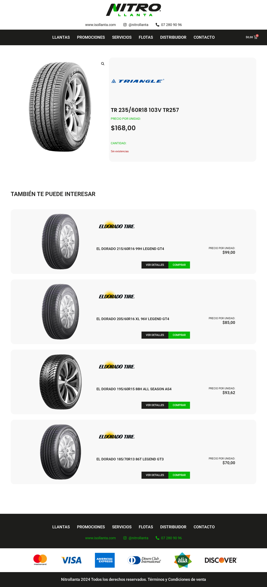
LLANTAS (61, 37)
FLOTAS (146, 37)
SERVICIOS (122, 37)
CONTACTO (204, 37)
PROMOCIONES (91, 37)
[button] (103, 63)
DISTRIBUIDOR (173, 37)
